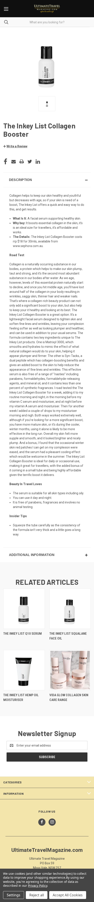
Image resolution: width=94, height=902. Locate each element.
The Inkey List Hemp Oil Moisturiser (21, 697)
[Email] (13, 162)
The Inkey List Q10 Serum (22, 634)
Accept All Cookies (68, 895)
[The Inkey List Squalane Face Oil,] (70, 608)
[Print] (21, 162)
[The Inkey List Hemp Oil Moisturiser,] (24, 670)
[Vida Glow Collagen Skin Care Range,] (70, 670)
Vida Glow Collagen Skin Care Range (68, 697)
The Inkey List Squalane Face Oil (68, 636)
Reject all (36, 895)
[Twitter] (30, 162)
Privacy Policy (37, 885)
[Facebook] (5, 162)
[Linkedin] (38, 162)
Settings (13, 895)
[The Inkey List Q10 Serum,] (24, 608)
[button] (15, 146)
